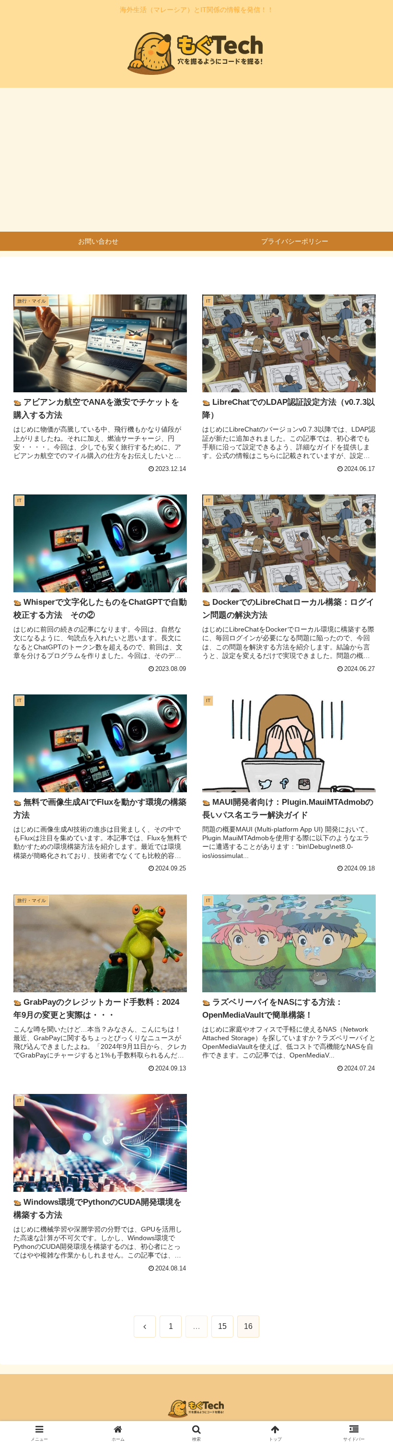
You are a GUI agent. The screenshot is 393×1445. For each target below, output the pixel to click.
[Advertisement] (196, 160)
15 (222, 1326)
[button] (363, 1286)
